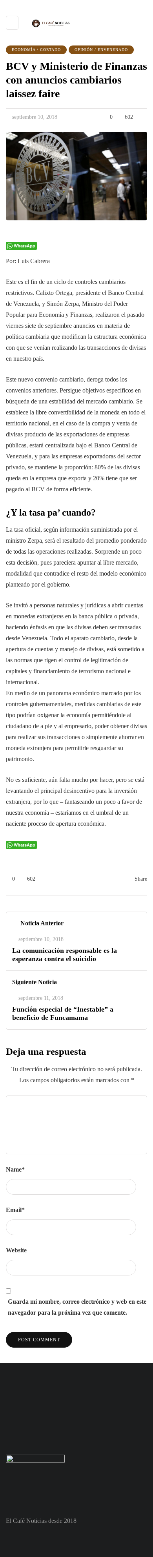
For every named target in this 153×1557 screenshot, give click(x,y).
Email (15, 1209)
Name (15, 1169)
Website (16, 1250)
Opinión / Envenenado (101, 49)
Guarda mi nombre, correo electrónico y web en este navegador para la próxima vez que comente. (77, 1307)
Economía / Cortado (36, 49)
